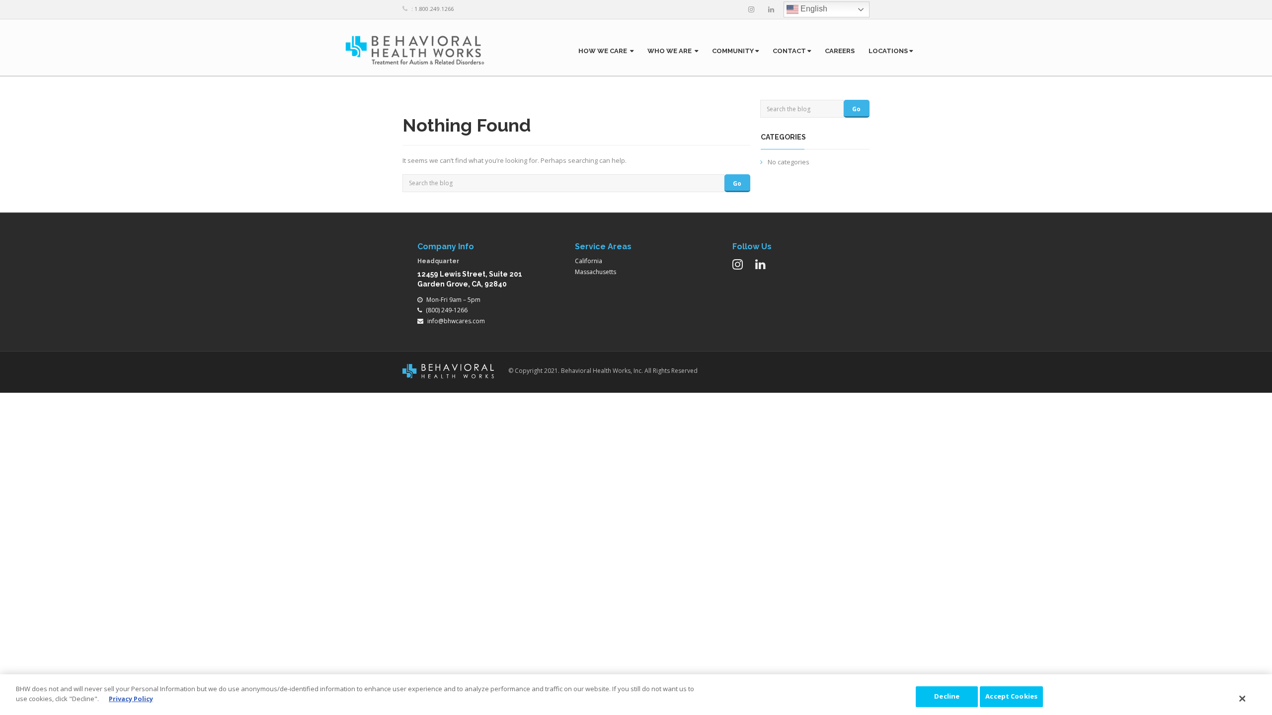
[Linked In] (771, 9)
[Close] (1243, 698)
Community (733, 51)
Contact (790, 51)
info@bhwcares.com (456, 321)
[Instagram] (751, 9)
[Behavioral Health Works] (414, 50)
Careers (840, 51)
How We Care (604, 51)
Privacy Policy (131, 698)
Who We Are (671, 51)
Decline (946, 696)
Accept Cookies (1011, 696)
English (812, 8)
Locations (889, 51)
